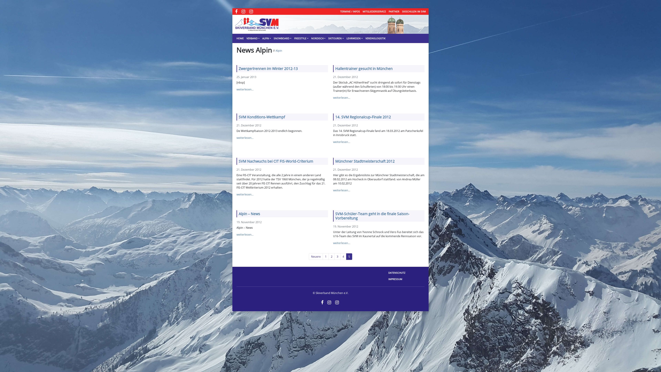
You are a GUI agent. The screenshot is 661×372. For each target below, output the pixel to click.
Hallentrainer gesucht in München (364, 68)
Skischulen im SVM (414, 11)
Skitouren (335, 38)
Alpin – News (249, 213)
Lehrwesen (354, 38)
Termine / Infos (350, 11)
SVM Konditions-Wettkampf (262, 117)
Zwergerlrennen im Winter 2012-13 (268, 68)
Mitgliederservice (374, 11)
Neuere (316, 257)
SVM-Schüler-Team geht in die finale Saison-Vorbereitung (372, 215)
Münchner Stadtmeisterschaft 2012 (365, 161)
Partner (394, 11)
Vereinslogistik (375, 38)
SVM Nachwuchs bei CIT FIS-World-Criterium (276, 161)
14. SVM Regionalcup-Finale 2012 (363, 117)
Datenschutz (396, 272)
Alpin (265, 38)
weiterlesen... (245, 89)
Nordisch (317, 38)
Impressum (395, 279)
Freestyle (300, 38)
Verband (252, 38)
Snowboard (281, 38)
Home (240, 38)
